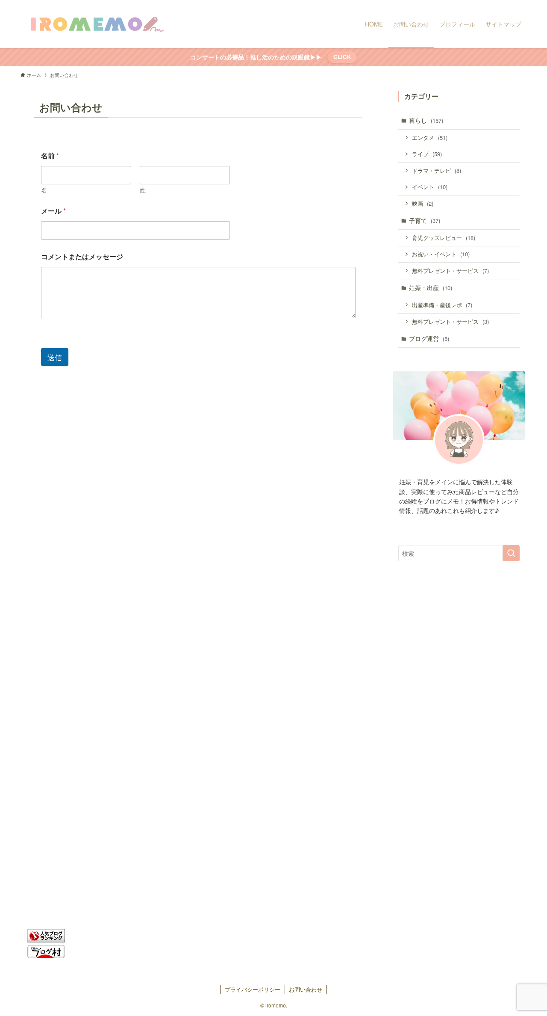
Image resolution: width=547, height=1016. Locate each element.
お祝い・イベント (441, 254)
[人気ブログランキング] (46, 940)
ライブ (427, 154)
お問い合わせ (305, 989)
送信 (54, 357)
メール (53, 211)
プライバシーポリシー (252, 989)
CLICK (342, 57)
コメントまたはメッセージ (82, 256)
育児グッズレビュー (443, 238)
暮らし (426, 120)
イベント (429, 187)
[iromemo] (97, 24)
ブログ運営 (429, 338)
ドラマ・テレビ (436, 170)
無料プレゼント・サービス (450, 271)
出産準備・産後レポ (442, 305)
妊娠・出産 (430, 287)
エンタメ (429, 137)
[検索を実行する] (511, 553)
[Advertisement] (459, 718)
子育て (424, 220)
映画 (422, 203)
